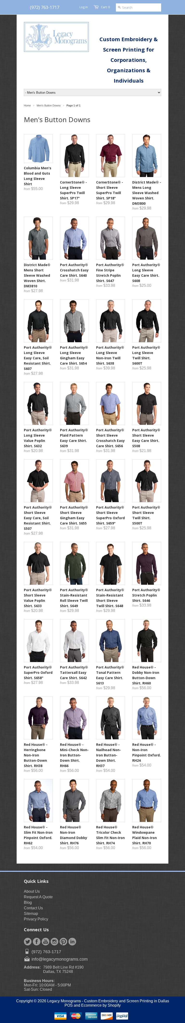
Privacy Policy (36, 919)
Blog (28, 902)
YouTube (45, 941)
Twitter (28, 941)
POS (69, 1005)
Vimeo (72, 941)
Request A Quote (38, 897)
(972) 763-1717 (44, 7)
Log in (83, 7)
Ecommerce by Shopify (101, 1005)
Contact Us (33, 908)
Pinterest (63, 941)
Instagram (54, 941)
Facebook (36, 941)
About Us (32, 891)
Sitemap (31, 914)
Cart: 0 (105, 7)
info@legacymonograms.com (60, 959)
